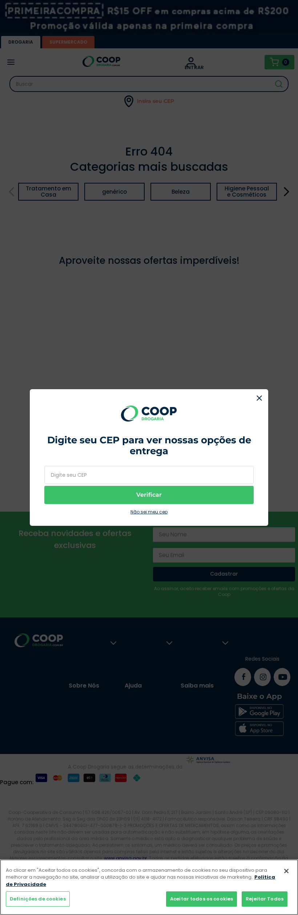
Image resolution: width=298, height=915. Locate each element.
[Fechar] (286, 871)
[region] (149, 887)
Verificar (149, 494)
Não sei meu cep (149, 512)
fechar (259, 398)
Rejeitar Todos (264, 898)
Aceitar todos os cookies (201, 898)
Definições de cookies (38, 898)
